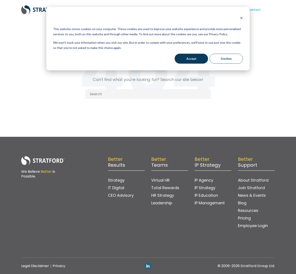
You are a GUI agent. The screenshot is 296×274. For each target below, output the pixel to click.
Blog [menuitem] (242, 203)
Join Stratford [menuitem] (251, 187)
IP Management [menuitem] (210, 203)
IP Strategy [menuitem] (205, 187)
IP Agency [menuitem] (204, 180)
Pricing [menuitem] (244, 218)
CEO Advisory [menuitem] (121, 195)
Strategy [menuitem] (116, 180)
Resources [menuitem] (248, 210)
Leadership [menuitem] (161, 203)
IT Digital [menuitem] (116, 187)
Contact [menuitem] (254, 10)
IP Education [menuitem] (206, 195)
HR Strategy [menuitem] (162, 195)
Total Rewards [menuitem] (165, 187)
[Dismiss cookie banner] (241, 18)
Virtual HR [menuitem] (160, 180)
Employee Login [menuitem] (253, 225)
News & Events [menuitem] (252, 195)
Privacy (59, 265)
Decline (226, 58)
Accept (191, 58)
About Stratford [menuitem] (253, 180)
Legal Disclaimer (35, 265)
